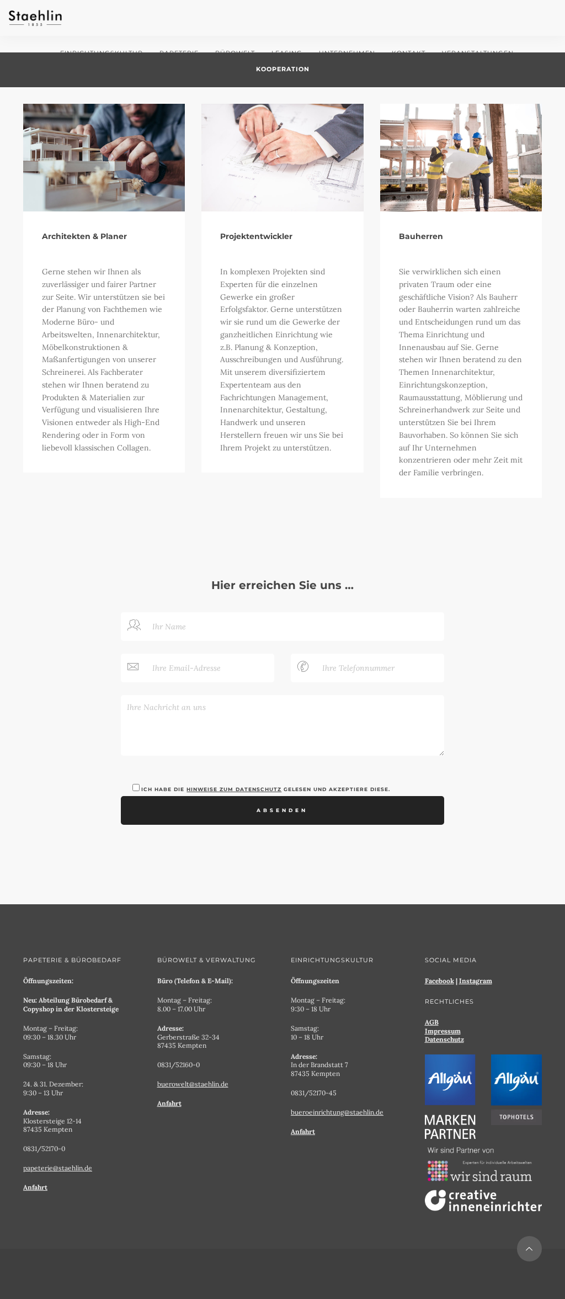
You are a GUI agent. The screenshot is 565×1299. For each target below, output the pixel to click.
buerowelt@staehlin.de (192, 1084)
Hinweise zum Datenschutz (233, 789)
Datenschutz (444, 1039)
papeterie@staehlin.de (57, 1168)
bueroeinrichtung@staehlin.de (337, 1112)
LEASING (286, 53)
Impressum (443, 1031)
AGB (432, 1022)
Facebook (439, 981)
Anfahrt (35, 1187)
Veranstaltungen (478, 53)
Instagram (475, 981)
